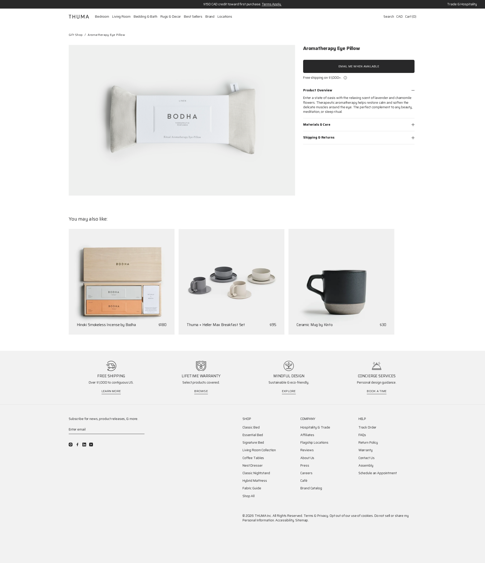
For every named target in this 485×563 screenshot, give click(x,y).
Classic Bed (251, 427)
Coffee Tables (253, 458)
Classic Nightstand (256, 473)
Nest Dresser (252, 465)
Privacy (322, 515)
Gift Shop (76, 34)
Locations (224, 16)
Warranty (365, 450)
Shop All (249, 496)
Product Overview (317, 90)
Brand (209, 16)
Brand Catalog (311, 488)
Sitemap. (302, 520)
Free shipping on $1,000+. (322, 77)
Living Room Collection (259, 450)
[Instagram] (70, 444)
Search (388, 16)
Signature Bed (253, 442)
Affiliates (307, 435)
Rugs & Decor (170, 16)
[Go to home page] (79, 17)
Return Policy (368, 442)
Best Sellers (193, 16)
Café (303, 480)
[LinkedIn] (84, 444)
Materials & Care (316, 124)
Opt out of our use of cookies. (352, 515)
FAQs (362, 435)
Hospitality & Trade (315, 427)
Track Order (367, 427)
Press (304, 465)
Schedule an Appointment (377, 473)
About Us (307, 458)
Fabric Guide (252, 488)
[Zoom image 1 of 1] (182, 120)
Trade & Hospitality (462, 4)
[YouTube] (91, 444)
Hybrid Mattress (255, 480)
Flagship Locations (314, 442)
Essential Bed (253, 435)
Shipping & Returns (318, 137)
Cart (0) (410, 16)
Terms (308, 515)
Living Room (121, 16)
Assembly (365, 465)
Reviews (306, 450)
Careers (306, 473)
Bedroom (102, 16)
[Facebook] (77, 444)
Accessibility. (285, 520)
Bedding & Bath (145, 16)
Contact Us (366, 458)
